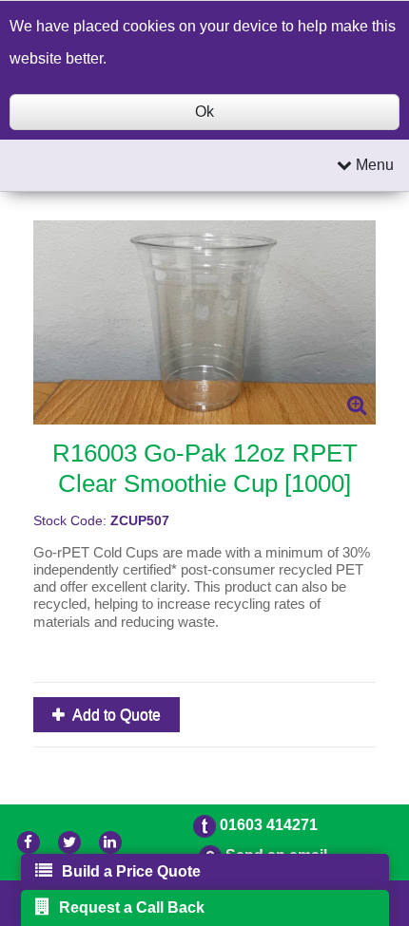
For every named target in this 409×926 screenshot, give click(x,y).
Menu (373, 165)
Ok (204, 112)
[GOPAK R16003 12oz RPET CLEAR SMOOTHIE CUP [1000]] (204, 322)
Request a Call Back (131, 907)
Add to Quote (115, 715)
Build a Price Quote (131, 871)
